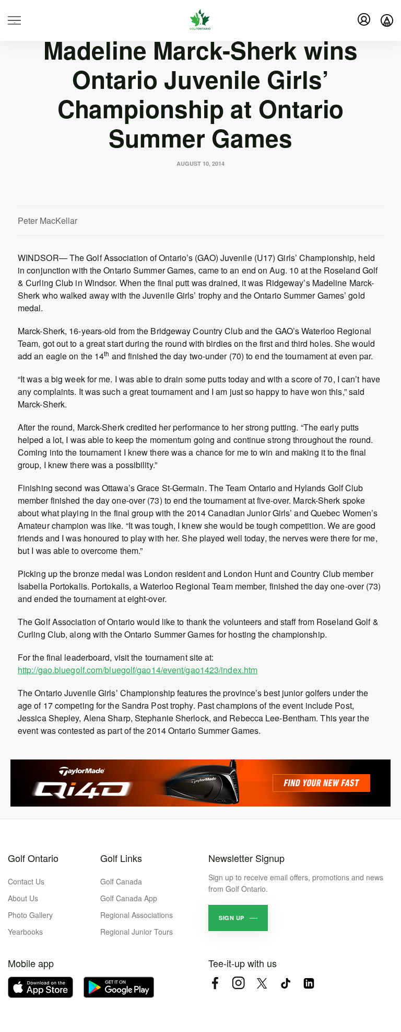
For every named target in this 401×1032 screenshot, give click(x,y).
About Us (23, 898)
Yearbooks (25, 931)
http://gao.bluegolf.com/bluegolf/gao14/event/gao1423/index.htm (137, 670)
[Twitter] (261, 983)
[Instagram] (238, 983)
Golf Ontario (33, 858)
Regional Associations (136, 915)
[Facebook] (214, 983)
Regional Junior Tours (136, 931)
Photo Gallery (30, 915)
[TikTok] (285, 983)
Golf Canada (121, 881)
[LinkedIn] (308, 983)
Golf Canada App (128, 898)
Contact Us (26, 881)
